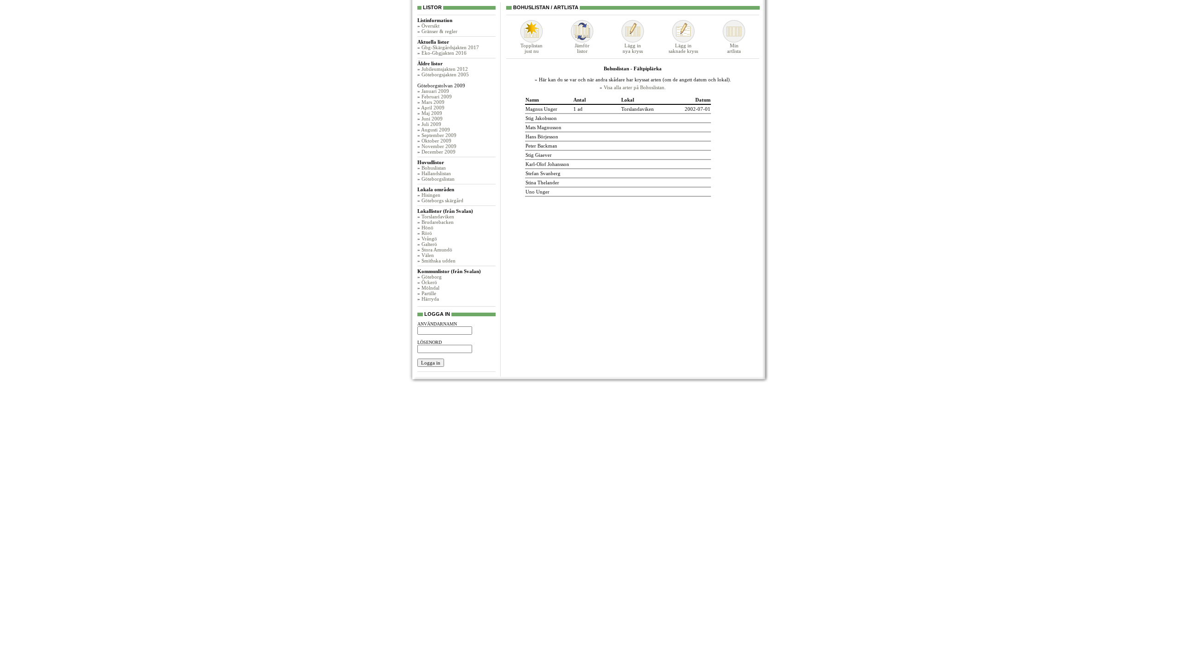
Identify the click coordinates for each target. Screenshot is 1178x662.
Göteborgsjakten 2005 (445, 74)
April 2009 (433, 107)
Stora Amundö (437, 249)
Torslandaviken (438, 216)
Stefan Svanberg (542, 173)
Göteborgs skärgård (442, 200)
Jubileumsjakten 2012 (445, 69)
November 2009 (439, 146)
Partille (429, 293)
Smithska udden (439, 260)
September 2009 (439, 135)
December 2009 (439, 151)
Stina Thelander (542, 182)
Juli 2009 (431, 124)
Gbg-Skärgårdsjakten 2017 (450, 47)
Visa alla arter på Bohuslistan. (635, 87)
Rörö (427, 233)
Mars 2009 (433, 102)
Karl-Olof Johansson (547, 164)
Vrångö (429, 238)
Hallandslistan (436, 173)
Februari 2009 (437, 96)
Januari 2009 (435, 91)
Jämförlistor (582, 48)
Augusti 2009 (435, 129)
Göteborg (432, 277)
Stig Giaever (538, 155)
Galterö (429, 244)
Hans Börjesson (541, 136)
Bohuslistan (434, 168)
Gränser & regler (439, 31)
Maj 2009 (432, 113)
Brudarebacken (438, 222)
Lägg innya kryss (633, 48)
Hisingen (431, 195)
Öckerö (429, 282)
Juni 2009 (432, 118)
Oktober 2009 (436, 140)
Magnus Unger (541, 109)
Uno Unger (537, 191)
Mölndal (430, 288)
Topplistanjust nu (531, 48)
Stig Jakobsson (541, 118)
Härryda (430, 299)
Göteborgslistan (438, 179)
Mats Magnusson (543, 127)
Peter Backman (541, 145)
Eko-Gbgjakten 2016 (444, 53)
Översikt (430, 26)
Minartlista (734, 48)
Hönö (427, 227)
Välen (428, 255)
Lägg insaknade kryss (683, 48)
